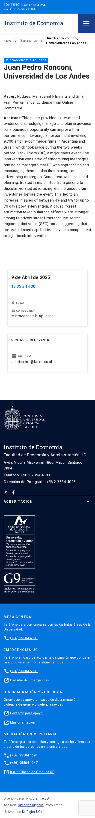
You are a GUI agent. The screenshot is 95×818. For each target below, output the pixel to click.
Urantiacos (40, 798)
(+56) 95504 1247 (24, 762)
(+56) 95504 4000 (24, 638)
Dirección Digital (29, 805)
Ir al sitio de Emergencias (29, 680)
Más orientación (22, 722)
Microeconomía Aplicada (26, 60)
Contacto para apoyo (26, 713)
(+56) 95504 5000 (24, 671)
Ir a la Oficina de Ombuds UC (32, 772)
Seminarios (28, 40)
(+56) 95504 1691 (24, 755)
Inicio (7, 40)
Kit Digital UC (31, 812)
